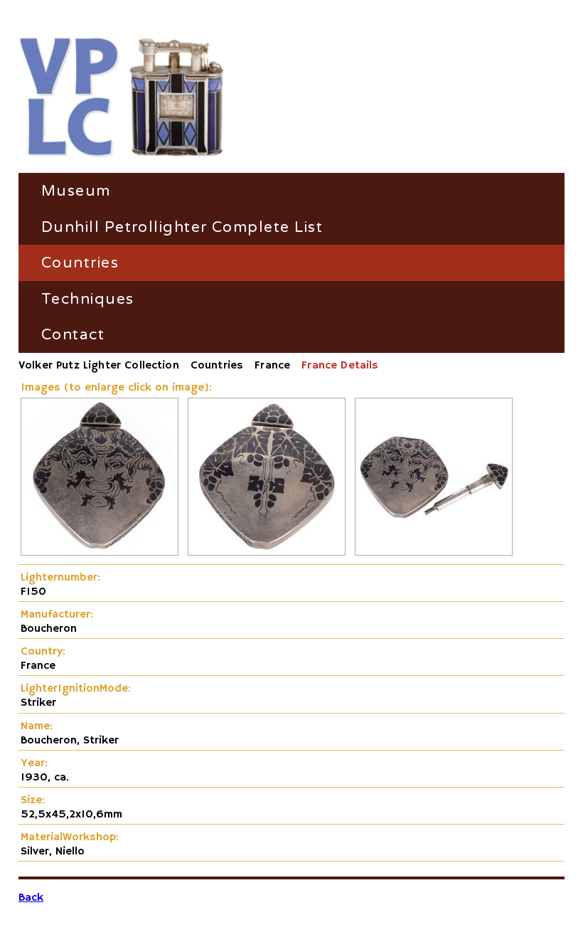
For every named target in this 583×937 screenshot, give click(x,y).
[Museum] (121, 98)
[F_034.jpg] (99, 553)
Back (30, 898)
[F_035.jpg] (267, 553)
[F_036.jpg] (434, 553)
